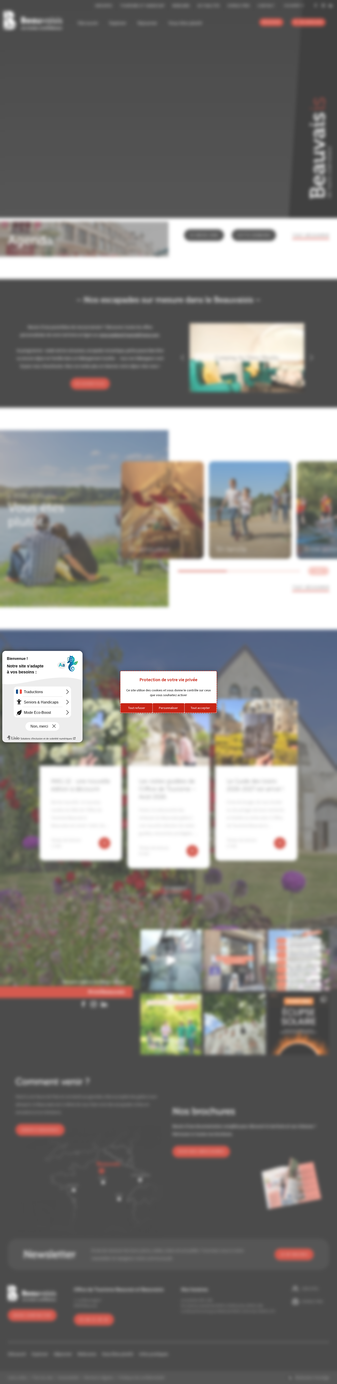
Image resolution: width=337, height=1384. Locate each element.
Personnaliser (168, 708)
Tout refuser (136, 708)
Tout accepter (200, 708)
